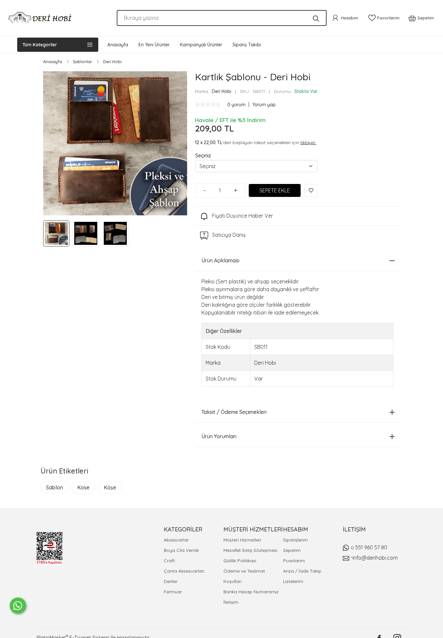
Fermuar (173, 592)
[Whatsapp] (18, 606)
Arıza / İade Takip (302, 571)
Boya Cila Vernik (181, 550)
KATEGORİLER (183, 529)
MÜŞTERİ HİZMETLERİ (253, 529)
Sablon (54, 487)
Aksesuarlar (176, 540)
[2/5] (200, 104)
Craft (169, 561)
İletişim (230, 602)
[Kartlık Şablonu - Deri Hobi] (115, 143)
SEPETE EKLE (274, 190)
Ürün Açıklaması (220, 260)
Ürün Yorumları (218, 436)
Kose (83, 487)
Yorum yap (264, 105)
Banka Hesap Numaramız (251, 592)
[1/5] (197, 104)
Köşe (110, 487)
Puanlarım (294, 561)
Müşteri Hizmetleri (242, 540)
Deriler (170, 581)
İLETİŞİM (354, 529)
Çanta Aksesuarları (184, 571)
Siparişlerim (295, 540)
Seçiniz (203, 155)
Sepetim (292, 550)
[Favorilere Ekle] (311, 190)
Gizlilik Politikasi (239, 561)
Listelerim (293, 581)
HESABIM (295, 529)
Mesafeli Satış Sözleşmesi (250, 550)
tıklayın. (308, 142)
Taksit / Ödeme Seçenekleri (234, 412)
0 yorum (237, 105)
